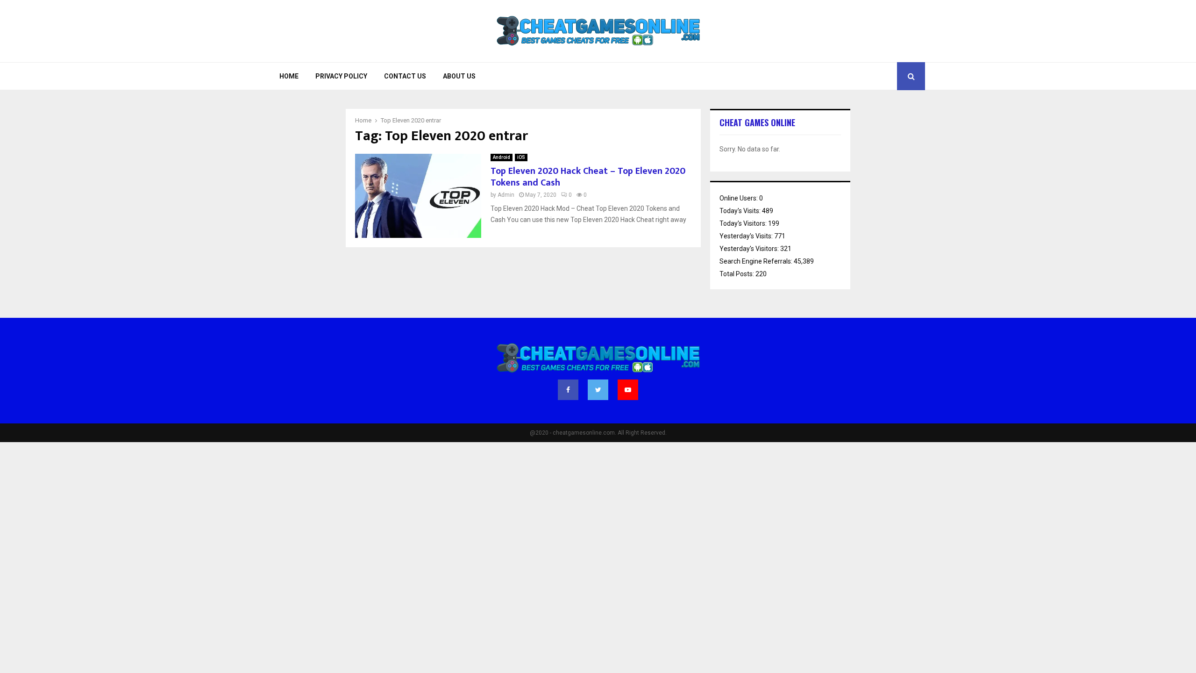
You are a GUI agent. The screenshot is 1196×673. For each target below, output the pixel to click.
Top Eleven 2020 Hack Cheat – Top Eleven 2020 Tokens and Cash (588, 177)
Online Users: (739, 198)
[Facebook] (568, 389)
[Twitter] (598, 389)
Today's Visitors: (743, 223)
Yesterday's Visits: (746, 236)
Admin (506, 195)
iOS (521, 157)
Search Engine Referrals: (756, 261)
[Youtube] (628, 389)
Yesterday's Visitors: (749, 248)
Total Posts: (737, 274)
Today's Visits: (740, 211)
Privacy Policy (341, 76)
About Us (459, 76)
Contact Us (405, 76)
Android (501, 157)
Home (289, 76)
